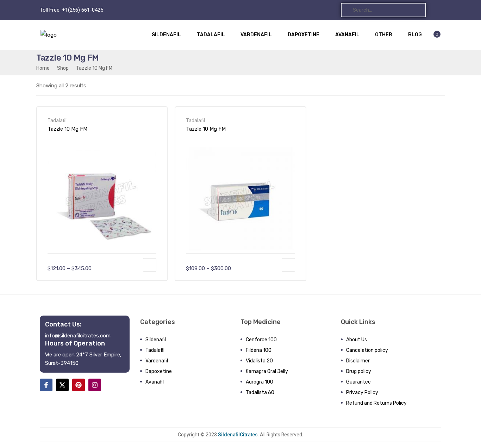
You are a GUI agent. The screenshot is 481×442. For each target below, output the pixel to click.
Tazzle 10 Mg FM (67, 129)
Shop (63, 68)
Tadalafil (57, 120)
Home (43, 68)
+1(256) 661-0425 (82, 10)
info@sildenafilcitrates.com (78, 335)
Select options (149, 265)
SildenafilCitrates (237, 434)
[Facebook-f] (46, 385)
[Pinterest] (78, 385)
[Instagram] (94, 385)
